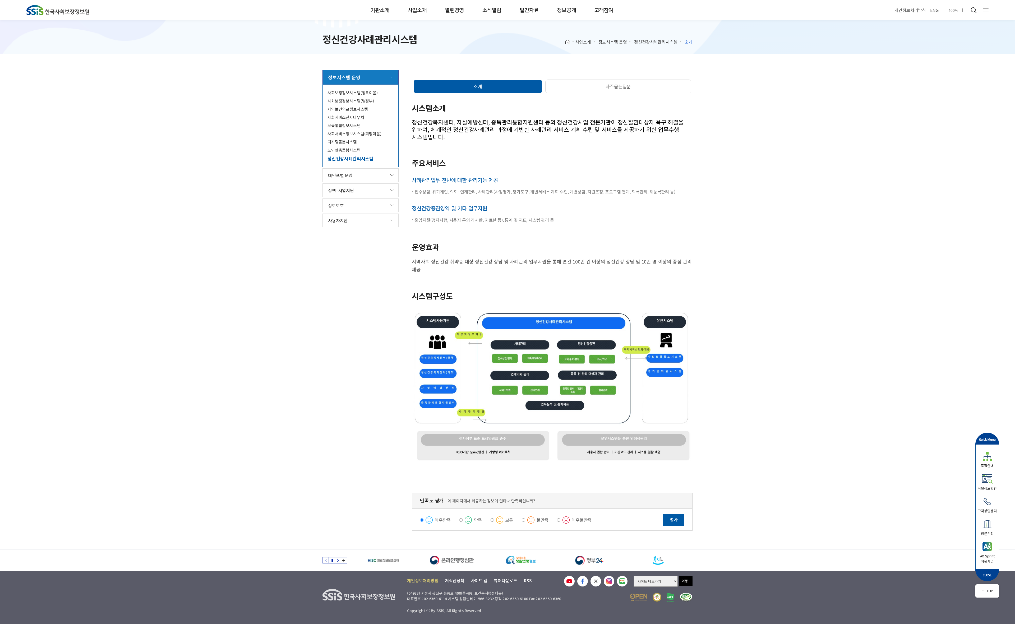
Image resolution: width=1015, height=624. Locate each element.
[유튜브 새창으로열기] (569, 581)
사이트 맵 (479, 580)
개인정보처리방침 (910, 10)
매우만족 (442, 520)
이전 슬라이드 (325, 560)
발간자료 (529, 10)
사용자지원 (338, 220)
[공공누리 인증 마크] (638, 597)
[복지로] (658, 560)
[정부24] (589, 560)
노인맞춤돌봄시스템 (344, 150)
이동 (685, 580)
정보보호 (336, 205)
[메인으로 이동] (57, 10)
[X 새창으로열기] (595, 581)
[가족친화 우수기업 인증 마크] (657, 597)
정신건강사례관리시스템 (655, 42)
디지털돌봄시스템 (342, 142)
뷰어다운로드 (505, 580)
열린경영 (454, 10)
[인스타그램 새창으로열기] (609, 581)
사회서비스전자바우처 (345, 117)
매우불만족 (581, 520)
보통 (509, 520)
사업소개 (417, 10)
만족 (478, 520)
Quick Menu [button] (987, 439)
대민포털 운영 (340, 175)
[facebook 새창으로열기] (582, 581)
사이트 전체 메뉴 (986, 10)
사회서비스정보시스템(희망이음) (354, 133)
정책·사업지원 (341, 190)
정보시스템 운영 (612, 42)
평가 (674, 519)
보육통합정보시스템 (344, 125)
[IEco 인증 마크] (670, 597)
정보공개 (566, 10)
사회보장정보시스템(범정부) (350, 101)
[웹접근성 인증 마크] (686, 597)
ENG (934, 10)
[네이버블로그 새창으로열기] (622, 581)
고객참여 (603, 10)
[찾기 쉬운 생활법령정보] (520, 560)
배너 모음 (344, 560)
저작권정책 (454, 580)
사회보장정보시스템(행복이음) (352, 92)
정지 (332, 560)
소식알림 (491, 10)
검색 (973, 10)
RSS (528, 580)
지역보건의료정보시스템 (347, 109)
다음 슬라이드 (338, 560)
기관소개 (379, 10)
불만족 (542, 520)
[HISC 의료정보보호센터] (383, 560)
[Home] (569, 42)
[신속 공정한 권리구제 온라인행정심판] (452, 560)
